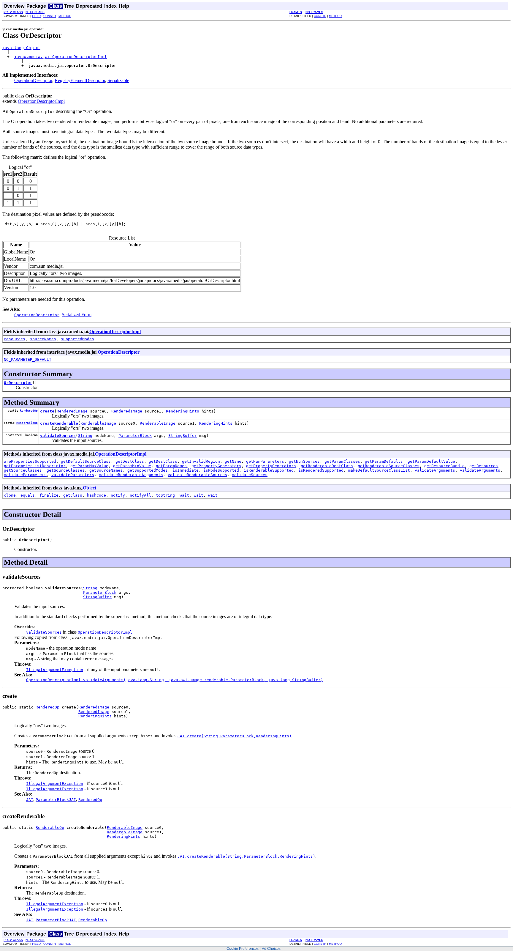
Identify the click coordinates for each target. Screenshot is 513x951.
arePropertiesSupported (30, 461)
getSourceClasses (23, 470)
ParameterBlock (135, 435)
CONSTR (49, 16)
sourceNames (43, 339)
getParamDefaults (384, 461)
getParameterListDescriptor (35, 466)
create (47, 411)
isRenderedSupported (320, 470)
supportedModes (77, 339)
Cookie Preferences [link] (243, 949)
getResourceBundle (444, 466)
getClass (72, 495)
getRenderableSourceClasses (388, 466)
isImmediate (185, 470)
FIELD (36, 16)
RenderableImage (98, 423)
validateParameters (25, 475)
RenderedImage (72, 411)
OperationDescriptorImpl (41, 101)
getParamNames (171, 466)
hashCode (96, 495)
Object (89, 487)
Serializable (118, 80)
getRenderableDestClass (327, 466)
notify (118, 495)
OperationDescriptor (33, 80)
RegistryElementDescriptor (80, 80)
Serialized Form (76, 314)
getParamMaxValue (89, 466)
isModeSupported (221, 470)
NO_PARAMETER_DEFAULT (27, 359)
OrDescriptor (18, 382)
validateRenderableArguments (131, 475)
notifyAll (140, 495)
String (85, 435)
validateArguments (435, 470)
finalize (48, 495)
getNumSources (304, 461)
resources (14, 339)
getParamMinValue (132, 466)
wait (184, 495)
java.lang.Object (21, 47)
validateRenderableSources (197, 475)
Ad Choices (271, 949)
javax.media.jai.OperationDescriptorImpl (60, 56)
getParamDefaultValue (431, 461)
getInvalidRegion (201, 461)
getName (233, 461)
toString (165, 495)
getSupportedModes (147, 470)
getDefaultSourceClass (86, 461)
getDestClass (129, 461)
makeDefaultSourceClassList (379, 470)
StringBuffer (182, 435)
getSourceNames (106, 470)
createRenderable (59, 423)
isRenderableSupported (269, 470)
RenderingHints (182, 411)
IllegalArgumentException (54, 669)
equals (27, 495)
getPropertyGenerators (216, 466)
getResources (483, 466)
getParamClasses (342, 461)
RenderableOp (27, 422)
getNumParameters (265, 461)
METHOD (64, 16)
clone (10, 495)
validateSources (58, 435)
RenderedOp (29, 410)
